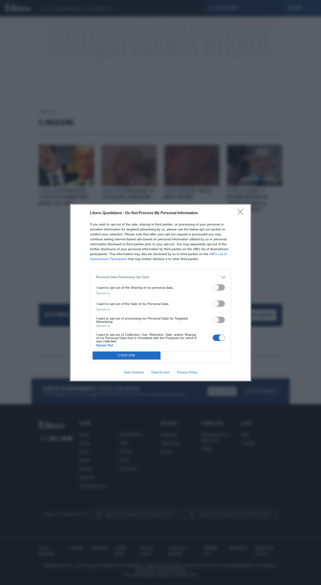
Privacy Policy (187, 372)
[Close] (241, 213)
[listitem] (160, 277)
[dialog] (160, 292)
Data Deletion (134, 372)
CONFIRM (126, 355)
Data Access (160, 372)
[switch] (219, 287)
